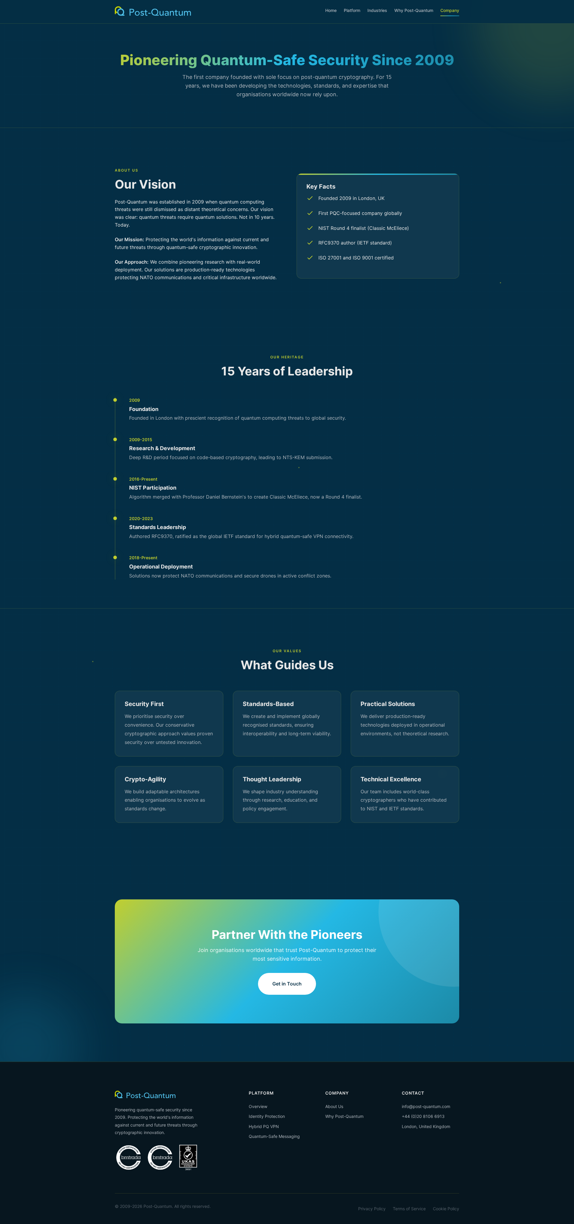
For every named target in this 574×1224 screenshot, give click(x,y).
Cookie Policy (446, 1208)
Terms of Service (409, 1208)
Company (449, 10)
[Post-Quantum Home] (153, 11)
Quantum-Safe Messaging (274, 1136)
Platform (352, 10)
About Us (334, 1106)
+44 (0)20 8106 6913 (423, 1116)
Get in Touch (287, 984)
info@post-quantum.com (426, 1106)
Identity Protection (267, 1116)
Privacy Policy (372, 1208)
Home (331, 10)
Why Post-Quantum (413, 10)
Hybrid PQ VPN (264, 1126)
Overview (258, 1106)
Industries (377, 10)
